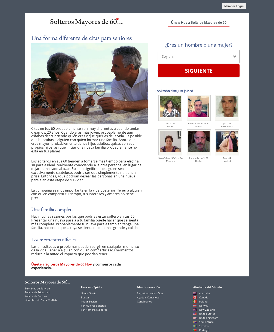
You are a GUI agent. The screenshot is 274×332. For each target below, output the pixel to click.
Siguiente (199, 70)
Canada (203, 297)
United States (207, 314)
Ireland (203, 301)
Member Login (234, 6)
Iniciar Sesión (89, 301)
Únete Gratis (88, 293)
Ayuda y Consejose (148, 297)
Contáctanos (144, 301)
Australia (204, 293)
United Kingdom (208, 318)
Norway (203, 305)
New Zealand (207, 309)
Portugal (204, 330)
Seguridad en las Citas (150, 293)
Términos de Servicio (37, 288)
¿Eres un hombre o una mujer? (198, 44)
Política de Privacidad (37, 292)
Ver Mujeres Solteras (93, 305)
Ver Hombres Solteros (94, 309)
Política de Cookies (36, 296)
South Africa (206, 322)
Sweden (203, 326)
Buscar (85, 297)
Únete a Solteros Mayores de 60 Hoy (61, 264)
